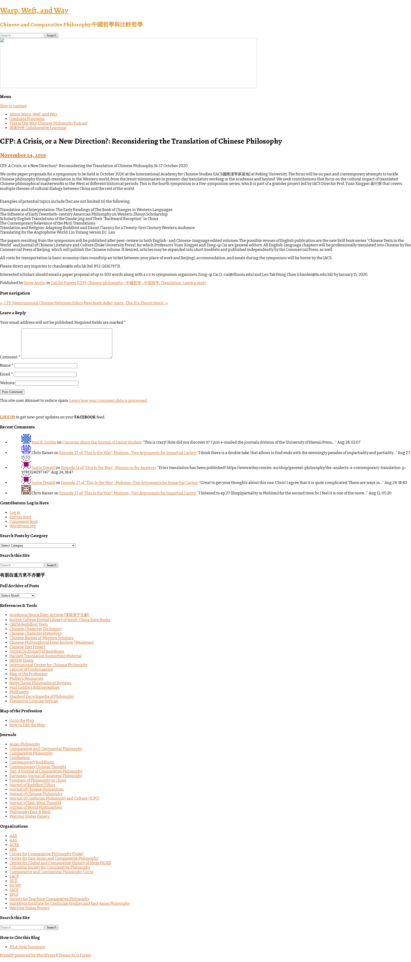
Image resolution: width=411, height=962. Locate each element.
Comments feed (24, 521)
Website (7, 383)
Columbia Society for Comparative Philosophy (50, 867)
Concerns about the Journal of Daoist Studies (101, 442)
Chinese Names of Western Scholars (41, 638)
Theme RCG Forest (74, 955)
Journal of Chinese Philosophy (36, 794)
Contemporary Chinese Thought (38, 767)
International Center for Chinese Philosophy (49, 665)
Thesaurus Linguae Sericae (34, 701)
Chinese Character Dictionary (36, 629)
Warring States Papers (29, 816)
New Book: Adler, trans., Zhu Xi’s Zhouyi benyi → (126, 303)
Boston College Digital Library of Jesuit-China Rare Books (60, 620)
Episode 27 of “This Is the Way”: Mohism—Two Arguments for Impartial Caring (127, 452)
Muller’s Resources (26, 678)
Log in (15, 512)
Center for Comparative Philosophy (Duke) (46, 854)
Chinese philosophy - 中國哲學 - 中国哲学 (123, 283)
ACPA (14, 845)
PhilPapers (19, 692)
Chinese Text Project (27, 647)
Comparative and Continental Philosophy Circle (51, 872)
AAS (13, 840)
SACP (14, 890)
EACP (14, 876)
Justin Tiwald (43, 467)
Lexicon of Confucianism (31, 669)
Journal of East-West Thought (35, 803)
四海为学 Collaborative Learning (38, 128)
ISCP (13, 881)
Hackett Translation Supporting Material (46, 656)
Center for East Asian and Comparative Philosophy (54, 858)
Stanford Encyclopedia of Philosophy (42, 696)
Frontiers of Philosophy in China (38, 780)
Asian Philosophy (25, 744)
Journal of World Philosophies (36, 807)
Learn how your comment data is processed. (108, 400)
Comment (10, 357)
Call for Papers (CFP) (68, 283)
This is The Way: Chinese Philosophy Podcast (49, 123)
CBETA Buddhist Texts (29, 624)
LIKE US (7, 417)
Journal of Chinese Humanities (37, 789)
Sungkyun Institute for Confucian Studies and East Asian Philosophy (70, 903)
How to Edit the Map (27, 725)
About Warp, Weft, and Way (33, 114)
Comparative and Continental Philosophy (46, 748)
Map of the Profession (29, 674)
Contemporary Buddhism (32, 762)
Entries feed (20, 517)
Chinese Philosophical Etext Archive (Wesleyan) (52, 642)
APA (13, 849)
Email (6, 374)
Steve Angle (34, 283)
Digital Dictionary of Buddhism (37, 651)
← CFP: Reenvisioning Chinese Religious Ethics (41, 303)
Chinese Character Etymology (36, 633)
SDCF (14, 894)
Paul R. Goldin (44, 442)
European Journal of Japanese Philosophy (46, 776)
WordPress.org (23, 526)
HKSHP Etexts (22, 660)
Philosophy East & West (30, 812)
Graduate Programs (27, 119)
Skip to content (13, 106)
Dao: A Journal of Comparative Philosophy (46, 771)
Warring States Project (30, 908)
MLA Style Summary (27, 947)
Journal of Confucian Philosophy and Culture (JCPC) (54, 798)
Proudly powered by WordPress (28, 955)
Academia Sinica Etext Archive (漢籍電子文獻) (49, 615)
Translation (171, 283)
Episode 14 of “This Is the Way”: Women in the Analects (108, 467)
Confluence (20, 758)
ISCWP (15, 885)
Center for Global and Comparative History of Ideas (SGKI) (60, 863)
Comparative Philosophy (31, 753)
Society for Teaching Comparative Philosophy (49, 899)
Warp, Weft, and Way (34, 10)
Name (7, 365)
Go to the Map (22, 720)
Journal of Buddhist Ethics (32, 785)
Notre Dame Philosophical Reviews (41, 683)
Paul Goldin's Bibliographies (35, 687)
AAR (13, 836)
